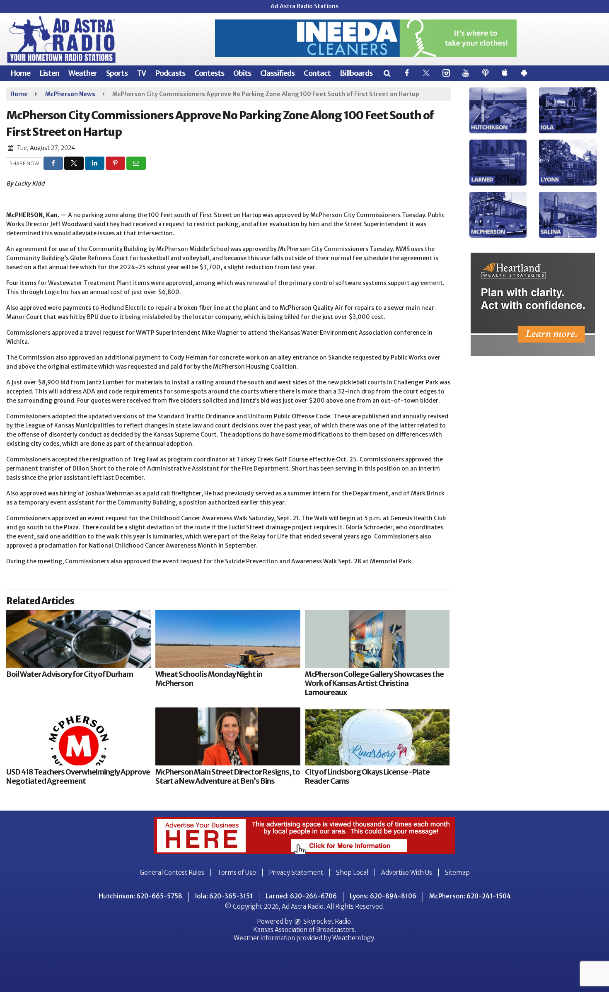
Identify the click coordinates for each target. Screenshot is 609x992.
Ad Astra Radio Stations (304, 6)
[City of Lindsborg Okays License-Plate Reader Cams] (377, 736)
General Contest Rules (172, 872)
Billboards (356, 73)
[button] (387, 73)
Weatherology (353, 938)
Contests (209, 73)
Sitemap (457, 872)
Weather (82, 73)
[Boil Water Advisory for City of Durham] (78, 639)
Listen (49, 73)
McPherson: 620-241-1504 (470, 896)
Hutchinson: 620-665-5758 (140, 896)
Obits (242, 73)
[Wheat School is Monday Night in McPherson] (227, 639)
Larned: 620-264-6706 (301, 896)
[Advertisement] (366, 38)
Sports (117, 73)
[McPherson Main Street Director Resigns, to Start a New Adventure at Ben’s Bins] (227, 736)
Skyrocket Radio (326, 921)
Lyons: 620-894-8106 (383, 896)
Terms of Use (236, 872)
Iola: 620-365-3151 (224, 896)
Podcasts (170, 73)
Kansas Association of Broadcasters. (304, 930)
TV (141, 73)
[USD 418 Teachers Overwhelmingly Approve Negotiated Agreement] (78, 736)
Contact (317, 73)
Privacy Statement (296, 872)
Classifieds (277, 73)
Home (20, 73)
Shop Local (352, 872)
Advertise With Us (406, 872)
